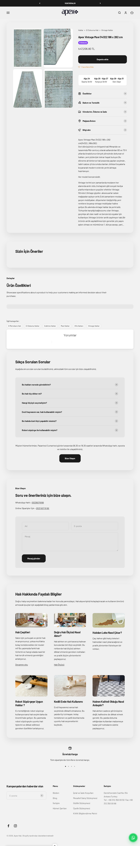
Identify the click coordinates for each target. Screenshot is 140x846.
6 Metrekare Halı (14, 326)
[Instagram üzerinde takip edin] (15, 826)
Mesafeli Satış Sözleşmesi (85, 798)
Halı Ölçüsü (59, 664)
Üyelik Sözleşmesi (81, 808)
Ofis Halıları (79, 326)
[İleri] (100, 3)
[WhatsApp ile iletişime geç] (133, 838)
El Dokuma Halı (92, 30)
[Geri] (39, 3)
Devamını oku (21, 664)
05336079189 (38, 502)
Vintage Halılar (107, 30)
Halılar (80, 30)
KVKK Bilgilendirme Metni (85, 813)
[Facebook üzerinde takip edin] (8, 826)
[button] (86, 66)
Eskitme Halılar (50, 326)
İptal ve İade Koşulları (83, 793)
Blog (55, 798)
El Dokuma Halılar (32, 326)
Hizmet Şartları (60, 808)
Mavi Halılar (65, 326)
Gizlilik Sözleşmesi (81, 803)
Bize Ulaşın (70, 458)
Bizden (56, 793)
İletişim (56, 803)
